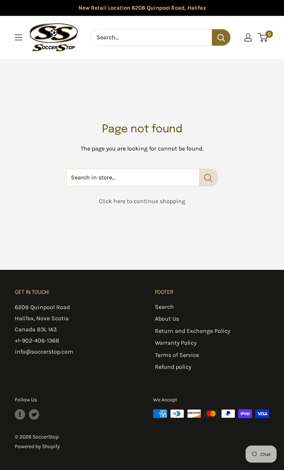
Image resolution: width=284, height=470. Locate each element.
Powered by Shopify (37, 446)
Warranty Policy (175, 342)
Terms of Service (177, 354)
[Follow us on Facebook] (20, 414)
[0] (263, 37)
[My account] (248, 37)
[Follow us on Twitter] (34, 414)
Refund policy (173, 366)
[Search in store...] (208, 177)
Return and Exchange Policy (192, 330)
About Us (167, 318)
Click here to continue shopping (142, 201)
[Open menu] (18, 37)
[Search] (221, 37)
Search (164, 306)
